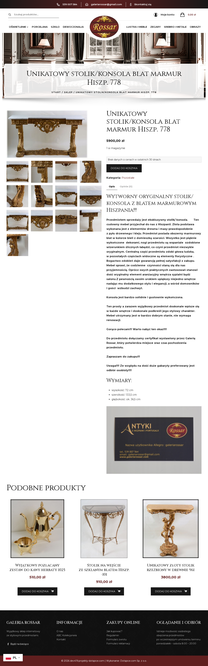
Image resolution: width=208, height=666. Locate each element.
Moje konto (168, 14)
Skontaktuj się (142, 4)
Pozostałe (128, 177)
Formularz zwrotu (116, 639)
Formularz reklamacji (118, 643)
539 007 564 (70, 4)
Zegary (155, 26)
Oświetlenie (17, 26)
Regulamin (112, 635)
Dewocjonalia (73, 26)
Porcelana (40, 26)
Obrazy (195, 26)
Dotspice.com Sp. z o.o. (133, 660)
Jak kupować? (114, 631)
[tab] (111, 186)
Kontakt (61, 639)
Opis (112, 186)
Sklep (68, 92)
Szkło (55, 26)
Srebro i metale (175, 26)
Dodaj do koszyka (124, 168)
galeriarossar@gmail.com (106, 4)
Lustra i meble (136, 26)
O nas (60, 631)
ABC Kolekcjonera (67, 635)
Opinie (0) (126, 186)
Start (56, 92)
